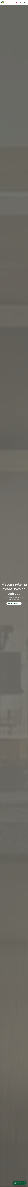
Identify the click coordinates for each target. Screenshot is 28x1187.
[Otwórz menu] (25, 2)
